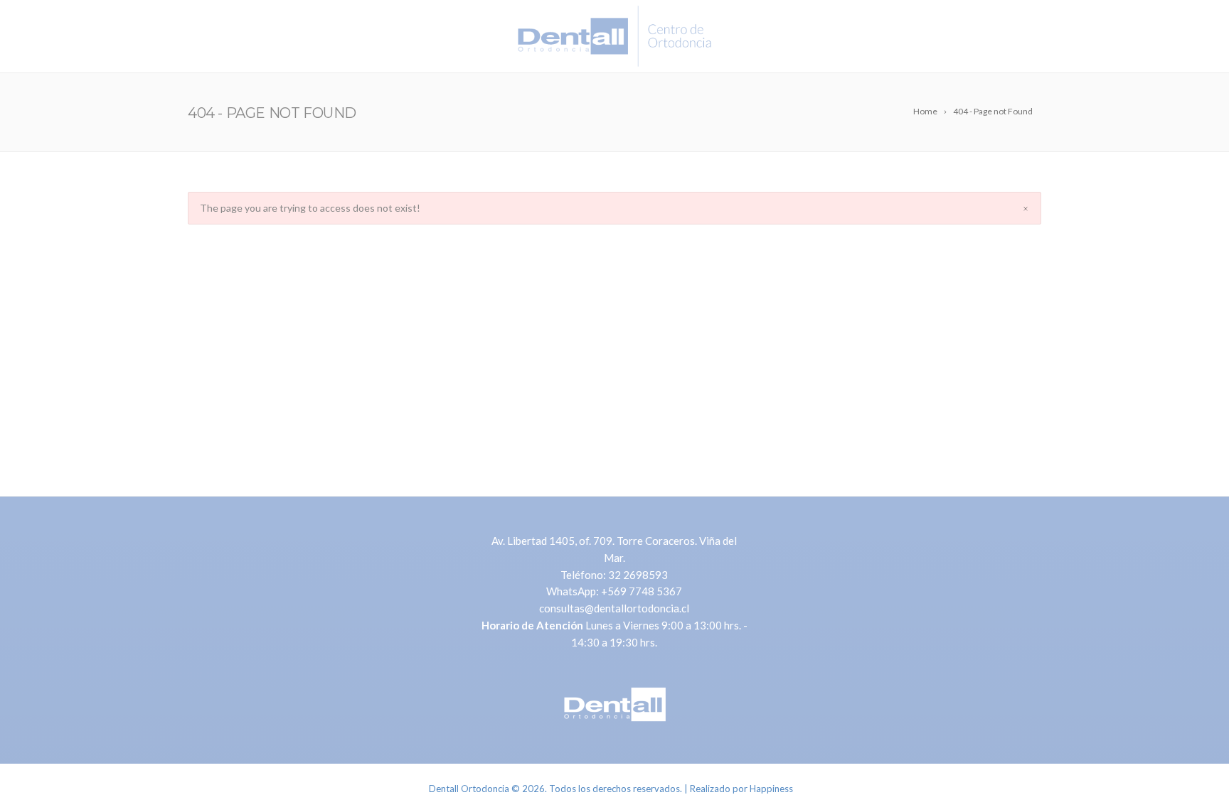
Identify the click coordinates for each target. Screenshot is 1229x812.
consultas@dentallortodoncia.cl (614, 608)
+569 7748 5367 (641, 591)
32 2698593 (638, 574)
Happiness (771, 788)
